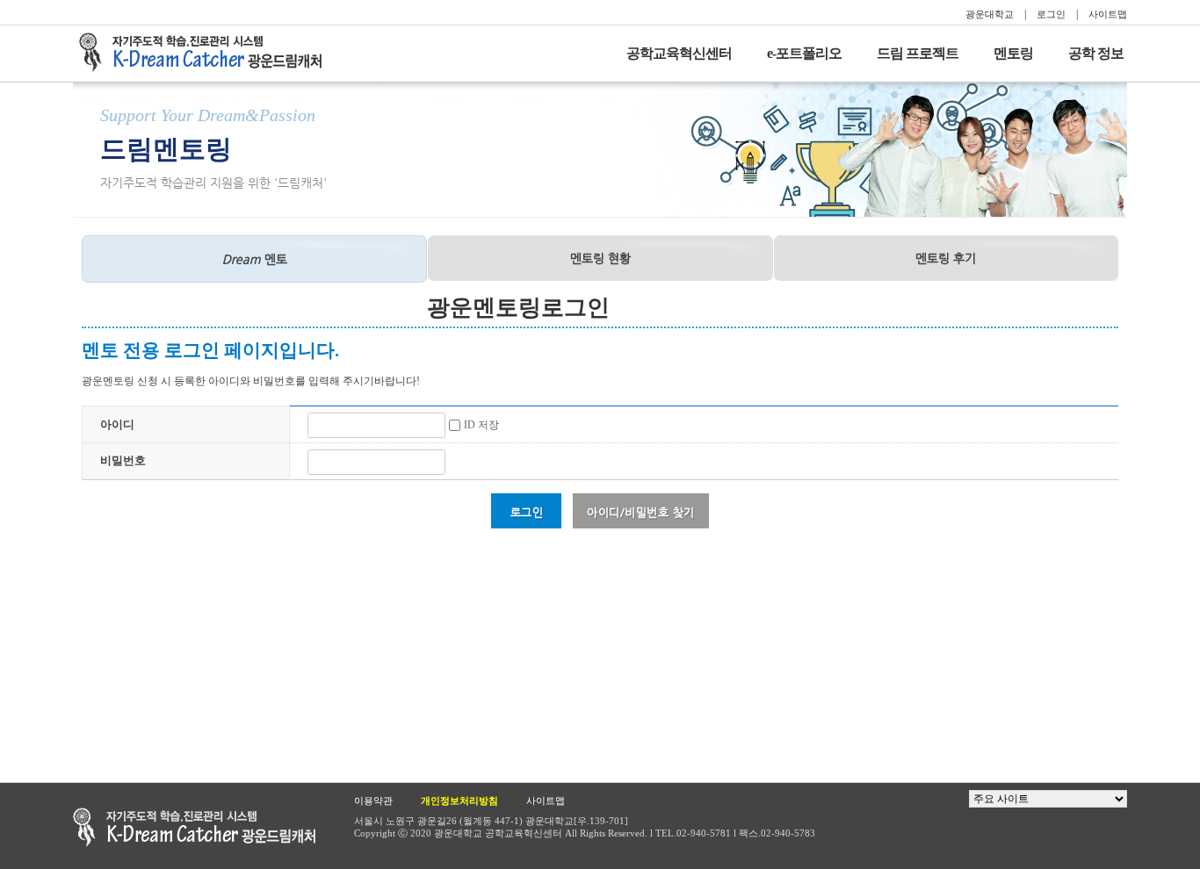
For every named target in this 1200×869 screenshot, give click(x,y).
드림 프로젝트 (917, 53)
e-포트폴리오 (804, 53)
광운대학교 (989, 14)
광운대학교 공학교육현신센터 (194, 827)
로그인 (1051, 14)
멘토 (254, 259)
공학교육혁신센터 (679, 53)
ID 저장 (481, 425)
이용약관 (373, 800)
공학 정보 (1096, 53)
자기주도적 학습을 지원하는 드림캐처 (205, 52)
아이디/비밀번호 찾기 (641, 512)
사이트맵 (1107, 14)
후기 (945, 258)
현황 (600, 258)
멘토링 (1013, 53)
